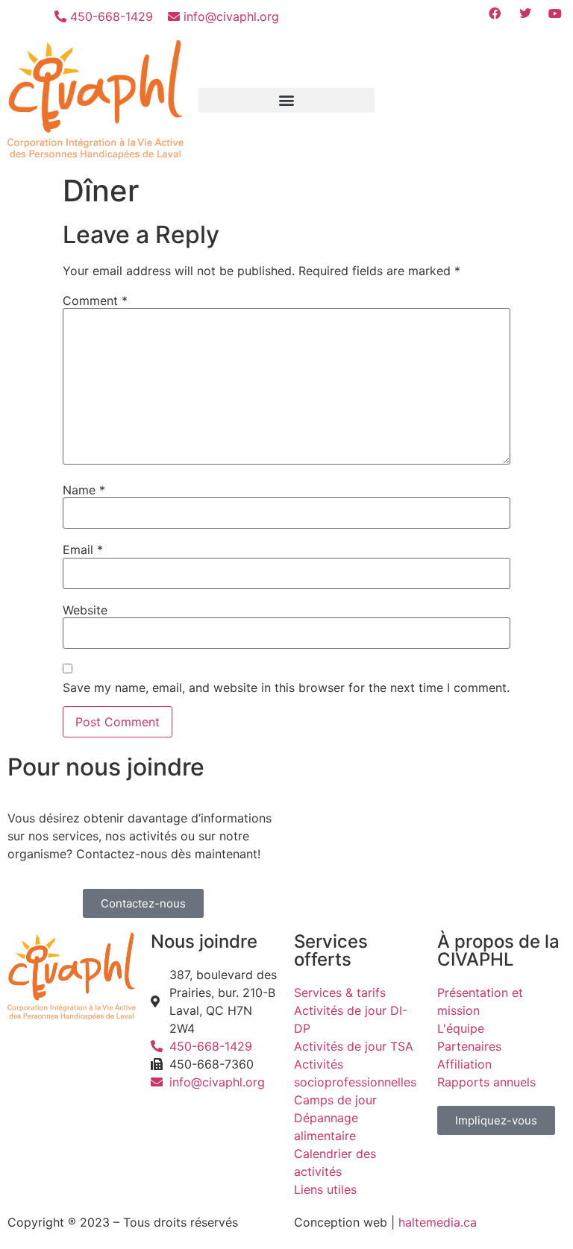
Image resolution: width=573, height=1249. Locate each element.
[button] (286, 100)
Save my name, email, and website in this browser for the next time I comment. (286, 687)
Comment (95, 300)
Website (85, 610)
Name (84, 490)
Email (83, 550)
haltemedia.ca (437, 1222)
